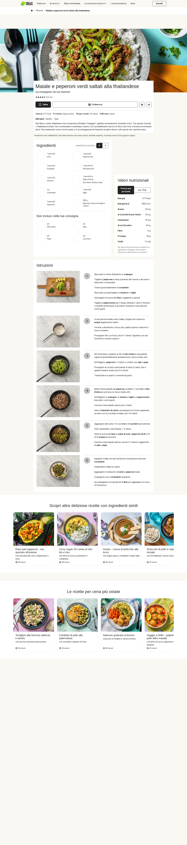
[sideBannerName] (134, 156)
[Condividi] (149, 104)
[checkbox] (36, 97)
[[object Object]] (142, 104)
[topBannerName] (93, 21)
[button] (73, 145)
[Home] (31, 10)
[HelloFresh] (27, 3)
